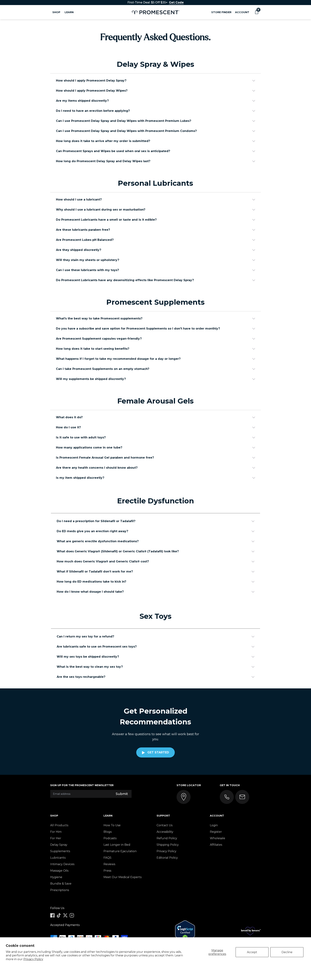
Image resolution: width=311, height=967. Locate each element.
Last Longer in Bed (116, 844)
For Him (56, 831)
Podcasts (109, 838)
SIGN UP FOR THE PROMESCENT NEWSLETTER (82, 785)
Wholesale (217, 838)
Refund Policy (167, 838)
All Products (59, 825)
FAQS (107, 857)
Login (214, 825)
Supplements (60, 851)
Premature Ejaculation (120, 851)
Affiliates (216, 844)
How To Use (112, 825)
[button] (256, 12)
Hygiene (56, 877)
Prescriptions (59, 890)
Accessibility (165, 831)
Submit (122, 794)
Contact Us (164, 825)
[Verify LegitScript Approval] (185, 931)
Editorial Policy (167, 857)
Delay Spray (58, 844)
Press (107, 870)
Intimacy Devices (62, 864)
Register (216, 831)
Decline (286, 952)
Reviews (109, 864)
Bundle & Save (60, 883)
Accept (252, 952)
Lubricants (58, 857)
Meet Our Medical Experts (122, 877)
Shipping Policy (168, 844)
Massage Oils (59, 870)
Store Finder (221, 12)
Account (242, 12)
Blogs (107, 831)
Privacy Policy (33, 959)
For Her (55, 838)
